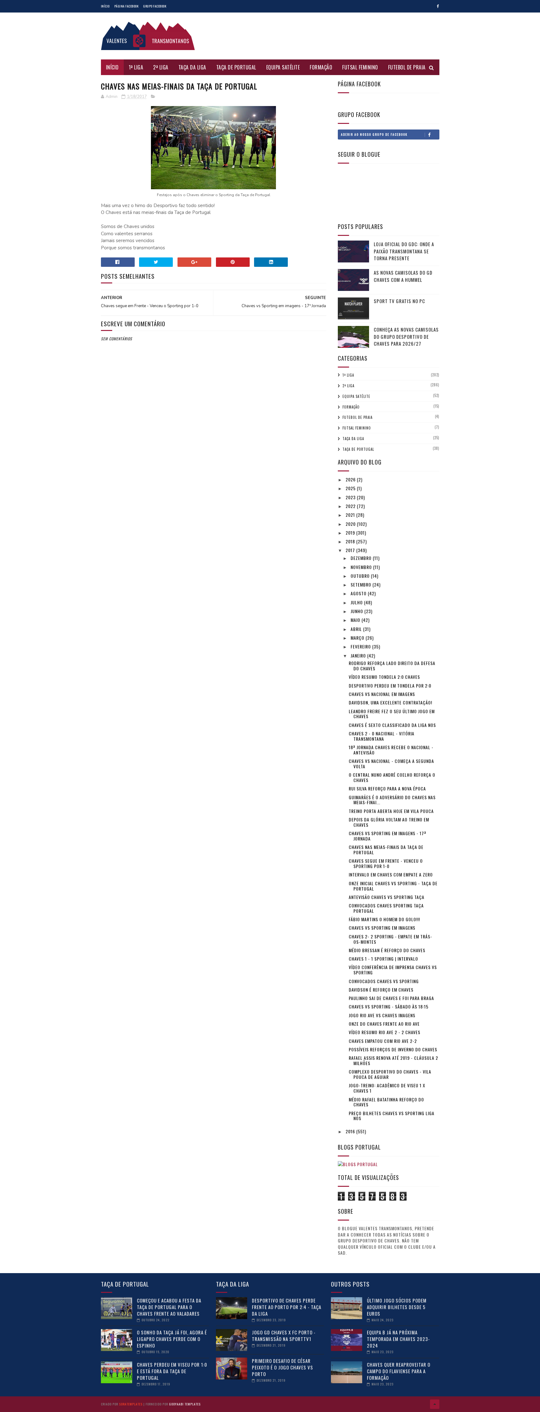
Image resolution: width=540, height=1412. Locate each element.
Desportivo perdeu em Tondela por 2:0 (390, 685)
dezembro (362, 558)
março (358, 637)
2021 (351, 514)
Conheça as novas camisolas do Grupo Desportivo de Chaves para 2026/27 (406, 336)
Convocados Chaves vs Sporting (384, 981)
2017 (351, 550)
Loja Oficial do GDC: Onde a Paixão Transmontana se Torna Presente (404, 251)
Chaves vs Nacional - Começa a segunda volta (391, 763)
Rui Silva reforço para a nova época (387, 788)
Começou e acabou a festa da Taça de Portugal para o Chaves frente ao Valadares (169, 1307)
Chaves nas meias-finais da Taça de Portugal (386, 850)
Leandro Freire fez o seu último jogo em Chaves (392, 714)
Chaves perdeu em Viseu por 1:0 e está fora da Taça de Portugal (172, 1371)
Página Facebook (126, 6)
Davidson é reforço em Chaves (381, 989)
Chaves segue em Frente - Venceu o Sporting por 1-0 (386, 863)
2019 (351, 532)
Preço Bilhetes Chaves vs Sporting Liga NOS (391, 1116)
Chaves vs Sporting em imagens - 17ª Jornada (387, 836)
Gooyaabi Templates (185, 1404)
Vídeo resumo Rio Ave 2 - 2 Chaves (384, 1032)
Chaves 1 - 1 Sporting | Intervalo (383, 958)
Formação (321, 67)
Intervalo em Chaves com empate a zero (391, 874)
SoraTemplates (130, 1404)
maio (356, 620)
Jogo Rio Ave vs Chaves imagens (382, 1015)
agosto (359, 593)
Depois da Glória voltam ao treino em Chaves (389, 822)
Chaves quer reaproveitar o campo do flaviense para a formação (398, 1371)
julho (357, 602)
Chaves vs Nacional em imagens (382, 694)
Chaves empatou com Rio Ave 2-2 (383, 1041)
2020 (351, 524)
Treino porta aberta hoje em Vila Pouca (391, 811)
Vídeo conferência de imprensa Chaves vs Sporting (393, 970)
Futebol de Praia (407, 67)
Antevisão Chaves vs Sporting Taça (386, 897)
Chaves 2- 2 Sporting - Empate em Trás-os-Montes (390, 939)
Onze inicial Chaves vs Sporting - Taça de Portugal (393, 886)
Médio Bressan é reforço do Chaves (387, 950)
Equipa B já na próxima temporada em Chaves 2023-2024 (398, 1339)
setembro (361, 584)
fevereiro (361, 646)
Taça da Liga (192, 67)
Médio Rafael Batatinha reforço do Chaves (386, 1102)
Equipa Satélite (283, 67)
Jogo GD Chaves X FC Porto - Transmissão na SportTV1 (284, 1335)
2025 (351, 488)
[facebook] (438, 6)
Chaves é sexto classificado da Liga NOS (392, 725)
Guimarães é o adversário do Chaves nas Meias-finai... (392, 800)
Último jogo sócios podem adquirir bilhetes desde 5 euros (397, 1307)
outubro (361, 575)
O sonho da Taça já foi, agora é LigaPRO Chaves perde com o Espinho (172, 1339)
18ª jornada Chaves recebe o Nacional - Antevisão (391, 750)
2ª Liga (160, 67)
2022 (351, 506)
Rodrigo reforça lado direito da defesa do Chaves (392, 666)
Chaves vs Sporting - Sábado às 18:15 (388, 1006)
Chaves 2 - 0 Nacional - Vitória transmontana (381, 736)
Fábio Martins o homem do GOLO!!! (384, 919)
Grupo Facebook (154, 6)
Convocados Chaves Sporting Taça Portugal (386, 908)
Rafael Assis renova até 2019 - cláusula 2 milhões (393, 1060)
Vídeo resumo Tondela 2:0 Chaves (384, 676)
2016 (351, 1131)
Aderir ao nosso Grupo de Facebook (374, 134)
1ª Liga (136, 67)
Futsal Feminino (360, 67)
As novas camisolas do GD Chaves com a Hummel (403, 276)
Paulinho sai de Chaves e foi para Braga (391, 998)
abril (357, 629)
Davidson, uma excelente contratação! (390, 702)
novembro (362, 567)
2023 (351, 497)
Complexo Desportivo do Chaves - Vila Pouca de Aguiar (390, 1074)
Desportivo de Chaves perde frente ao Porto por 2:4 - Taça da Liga (286, 1307)
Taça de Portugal (236, 67)
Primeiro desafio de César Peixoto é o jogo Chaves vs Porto (282, 1367)
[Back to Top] (434, 1404)
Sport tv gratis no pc (399, 300)
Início (105, 6)
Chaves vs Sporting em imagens (382, 927)
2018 (351, 541)
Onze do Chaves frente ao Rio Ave (384, 1023)
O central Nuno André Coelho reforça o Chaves (392, 777)
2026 (351, 479)
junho (357, 611)
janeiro (359, 655)
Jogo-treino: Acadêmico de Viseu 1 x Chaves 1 (387, 1088)
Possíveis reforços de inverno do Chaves (393, 1049)
